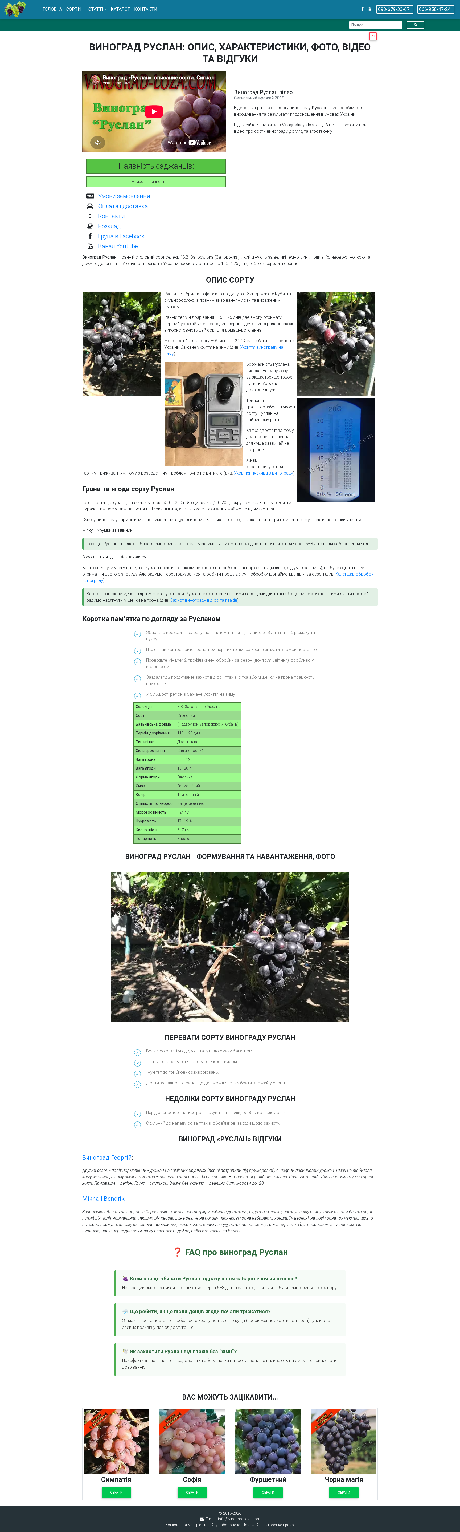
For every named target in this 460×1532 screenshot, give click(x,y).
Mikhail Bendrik (103, 1198)
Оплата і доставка (123, 206)
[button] (75, 9)
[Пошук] (415, 25)
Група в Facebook (121, 236)
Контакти (111, 215)
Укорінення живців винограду (263, 473)
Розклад (109, 226)
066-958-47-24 (434, 9)
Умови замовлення (124, 195)
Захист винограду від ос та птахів (203, 600)
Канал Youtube (118, 246)
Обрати (116, 1492)
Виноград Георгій (107, 1157)
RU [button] (373, 36)
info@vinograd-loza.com (239, 1519)
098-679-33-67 (393, 9)
